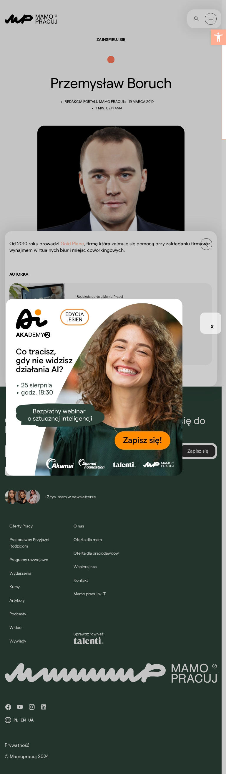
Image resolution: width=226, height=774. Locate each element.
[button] (218, 37)
